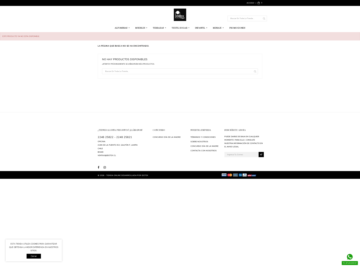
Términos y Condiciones (203, 137)
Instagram (105, 167)
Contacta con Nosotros (204, 151)
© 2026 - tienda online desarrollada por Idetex (123, 175)
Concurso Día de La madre (167, 137)
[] (264, 19)
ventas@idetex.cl (107, 155)
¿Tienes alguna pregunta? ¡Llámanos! (120, 130)
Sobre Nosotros (199, 142)
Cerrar (34, 256)
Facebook (100, 167)
